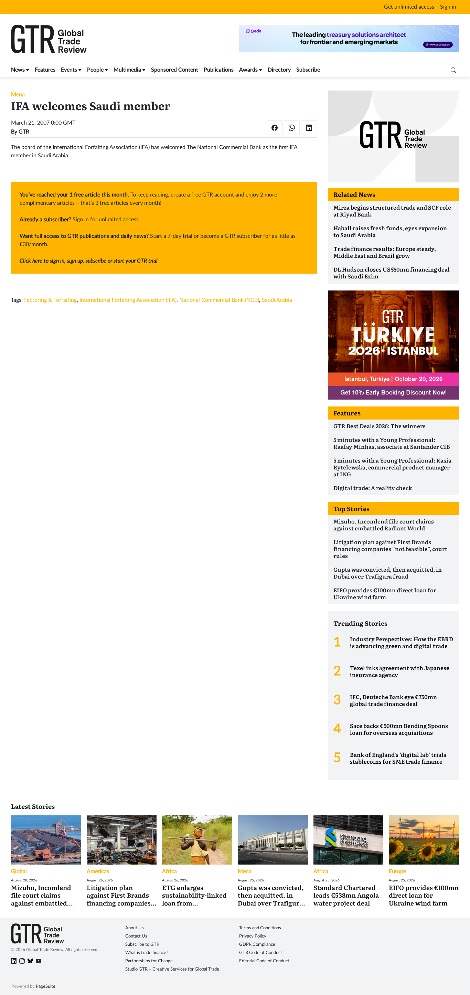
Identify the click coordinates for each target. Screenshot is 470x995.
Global (19, 871)
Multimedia (127, 70)
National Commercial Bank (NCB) (219, 300)
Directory (279, 70)
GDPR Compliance (257, 944)
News (18, 70)
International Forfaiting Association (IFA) (128, 300)
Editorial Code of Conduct (264, 961)
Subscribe (308, 70)
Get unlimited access (409, 7)
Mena (18, 94)
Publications (219, 70)
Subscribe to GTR (142, 944)
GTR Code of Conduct (260, 953)
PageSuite (45, 986)
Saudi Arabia (277, 300)
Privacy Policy (252, 936)
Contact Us (136, 936)
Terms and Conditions (260, 928)
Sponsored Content (174, 70)
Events (69, 70)
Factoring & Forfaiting (50, 300)
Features (45, 70)
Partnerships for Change (149, 961)
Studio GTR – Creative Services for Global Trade (172, 969)
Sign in (448, 7)
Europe (397, 871)
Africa (169, 871)
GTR (24, 132)
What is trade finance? (146, 953)
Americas (98, 871)
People (95, 70)
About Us (134, 928)
